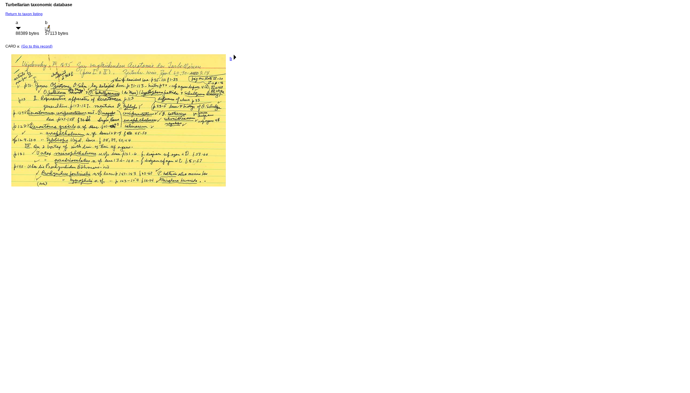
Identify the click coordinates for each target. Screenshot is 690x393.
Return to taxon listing (24, 14)
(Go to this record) (37, 46)
